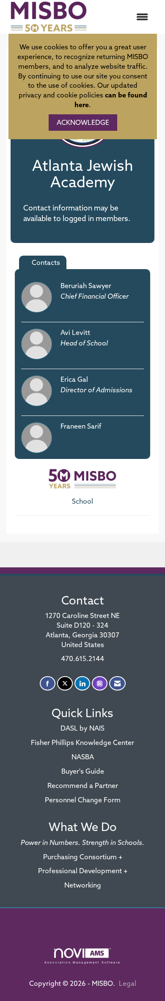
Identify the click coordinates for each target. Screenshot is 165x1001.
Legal (127, 983)
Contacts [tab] (46, 262)
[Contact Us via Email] (117, 683)
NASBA (83, 757)
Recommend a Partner (82, 785)
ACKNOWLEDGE (83, 122)
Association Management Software (82, 962)
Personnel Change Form (83, 800)
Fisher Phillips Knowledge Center (82, 742)
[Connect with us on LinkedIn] (82, 683)
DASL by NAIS (82, 728)
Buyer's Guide (82, 771)
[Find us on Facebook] (47, 683)
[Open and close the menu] (123, 17)
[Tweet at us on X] (65, 683)
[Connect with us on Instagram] (99, 683)
